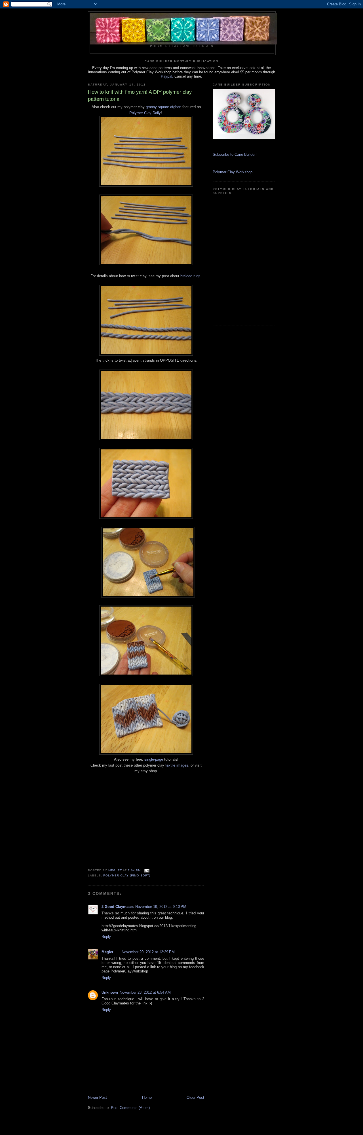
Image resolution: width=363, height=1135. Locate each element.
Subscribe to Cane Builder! (235, 154)
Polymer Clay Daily (145, 113)
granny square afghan (163, 107)
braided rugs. (191, 276)
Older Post (195, 1097)
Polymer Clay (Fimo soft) (126, 875)
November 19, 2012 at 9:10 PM (160, 906)
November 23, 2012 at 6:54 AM (145, 992)
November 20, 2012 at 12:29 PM (148, 952)
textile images (176, 765)
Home (147, 1097)
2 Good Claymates (118, 906)
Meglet (107, 952)
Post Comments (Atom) (130, 1108)
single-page (153, 759)
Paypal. (167, 76)
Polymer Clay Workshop (232, 172)
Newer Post (97, 1097)
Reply (106, 937)
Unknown (110, 992)
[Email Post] (147, 870)
